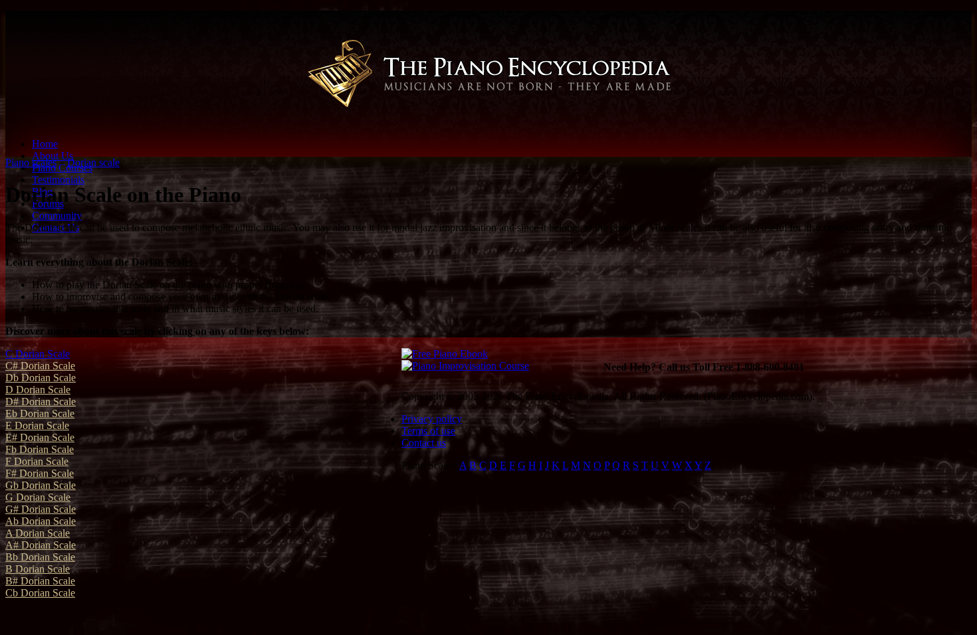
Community (57, 215)
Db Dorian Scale (40, 377)
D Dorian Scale (37, 389)
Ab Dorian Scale (40, 521)
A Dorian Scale (37, 533)
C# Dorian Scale (40, 365)
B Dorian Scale (37, 569)
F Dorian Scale (36, 461)
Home (45, 143)
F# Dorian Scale (39, 473)
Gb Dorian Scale (40, 485)
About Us (52, 155)
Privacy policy (431, 418)
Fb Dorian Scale (39, 449)
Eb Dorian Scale (39, 413)
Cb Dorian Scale (40, 592)
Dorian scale (93, 162)
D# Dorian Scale (40, 401)
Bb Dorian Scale (40, 557)
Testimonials (58, 179)
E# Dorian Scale (39, 437)
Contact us (423, 442)
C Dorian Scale (37, 353)
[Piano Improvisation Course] (465, 365)
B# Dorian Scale (40, 581)
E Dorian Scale (37, 425)
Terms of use (428, 430)
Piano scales (30, 162)
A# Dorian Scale (40, 545)
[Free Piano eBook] (444, 353)
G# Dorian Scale (40, 509)
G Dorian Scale (37, 497)
